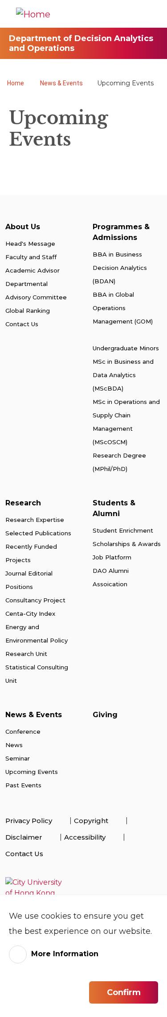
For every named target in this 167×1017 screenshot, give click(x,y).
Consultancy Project (35, 600)
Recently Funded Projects (31, 553)
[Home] (33, 14)
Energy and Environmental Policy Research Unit (36, 640)
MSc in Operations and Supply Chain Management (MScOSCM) (126, 421)
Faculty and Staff (31, 257)
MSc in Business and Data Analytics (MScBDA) (123, 375)
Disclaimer (24, 837)
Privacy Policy (29, 820)
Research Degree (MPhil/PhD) (119, 462)
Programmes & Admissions (121, 232)
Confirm (124, 992)
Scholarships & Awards (127, 543)
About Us (22, 227)
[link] (83, 888)
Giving (105, 714)
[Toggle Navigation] (151, 14)
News (14, 744)
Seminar (17, 758)
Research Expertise (34, 519)
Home (15, 83)
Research (23, 503)
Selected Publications (38, 533)
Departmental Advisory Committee (36, 290)
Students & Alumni (114, 508)
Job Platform (112, 557)
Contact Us (21, 324)
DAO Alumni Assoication (111, 577)
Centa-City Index (30, 613)
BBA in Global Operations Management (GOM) (123, 308)
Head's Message (30, 243)
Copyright (92, 820)
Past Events (23, 785)
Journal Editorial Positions (29, 580)
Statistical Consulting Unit (36, 674)
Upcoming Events (31, 771)
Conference (23, 731)
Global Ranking (27, 310)
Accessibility (85, 837)
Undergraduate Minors (126, 348)
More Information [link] (64, 954)
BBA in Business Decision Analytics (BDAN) (120, 268)
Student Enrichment (123, 530)
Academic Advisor (32, 270)
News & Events (61, 83)
